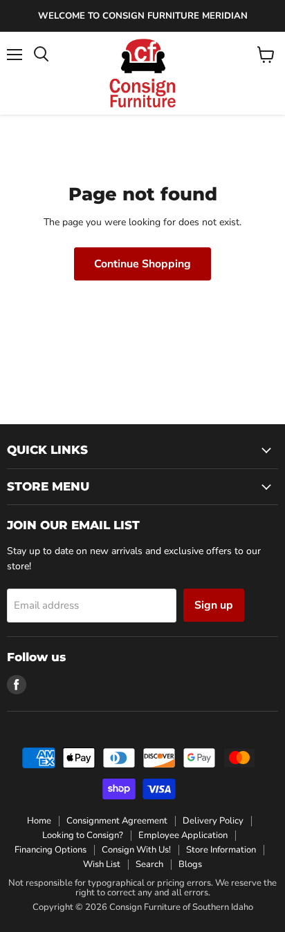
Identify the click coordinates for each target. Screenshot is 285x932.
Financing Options (50, 850)
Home (39, 821)
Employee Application (183, 835)
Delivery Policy (213, 821)
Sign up (213, 605)
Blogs (190, 864)
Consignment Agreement (116, 821)
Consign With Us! (136, 850)
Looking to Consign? (82, 835)
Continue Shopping (142, 264)
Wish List (101, 864)
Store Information (221, 850)
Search (149, 864)
